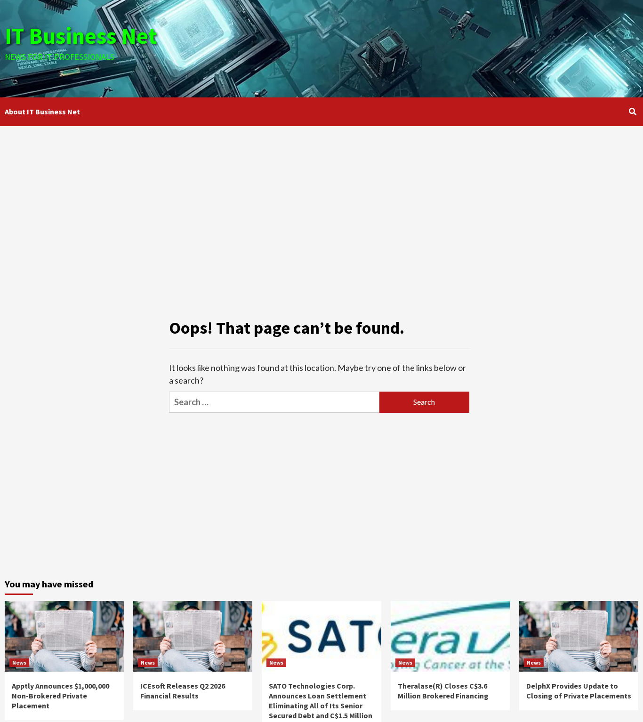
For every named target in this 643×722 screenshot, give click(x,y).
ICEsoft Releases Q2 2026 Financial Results (182, 690)
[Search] (632, 111)
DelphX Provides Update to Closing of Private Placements (578, 690)
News (19, 662)
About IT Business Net (42, 111)
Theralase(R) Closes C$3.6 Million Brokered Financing (443, 690)
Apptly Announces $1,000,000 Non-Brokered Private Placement (60, 695)
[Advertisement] (427, 47)
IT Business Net (81, 36)
